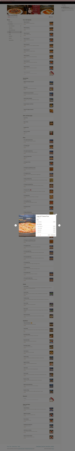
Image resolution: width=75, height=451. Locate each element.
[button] (15, 226)
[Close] (56, 214)
